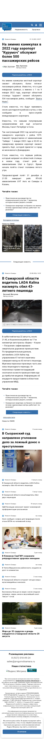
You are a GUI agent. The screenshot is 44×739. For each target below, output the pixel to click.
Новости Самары (10, 39)
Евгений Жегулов (10, 294)
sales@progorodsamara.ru (21, 661)
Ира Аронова (21, 66)
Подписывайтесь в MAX (22, 75)
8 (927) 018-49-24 (21, 658)
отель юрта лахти (9, 417)
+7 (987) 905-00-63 (15, 700)
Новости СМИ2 (8, 224)
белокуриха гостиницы (11, 220)
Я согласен (22, 732)
